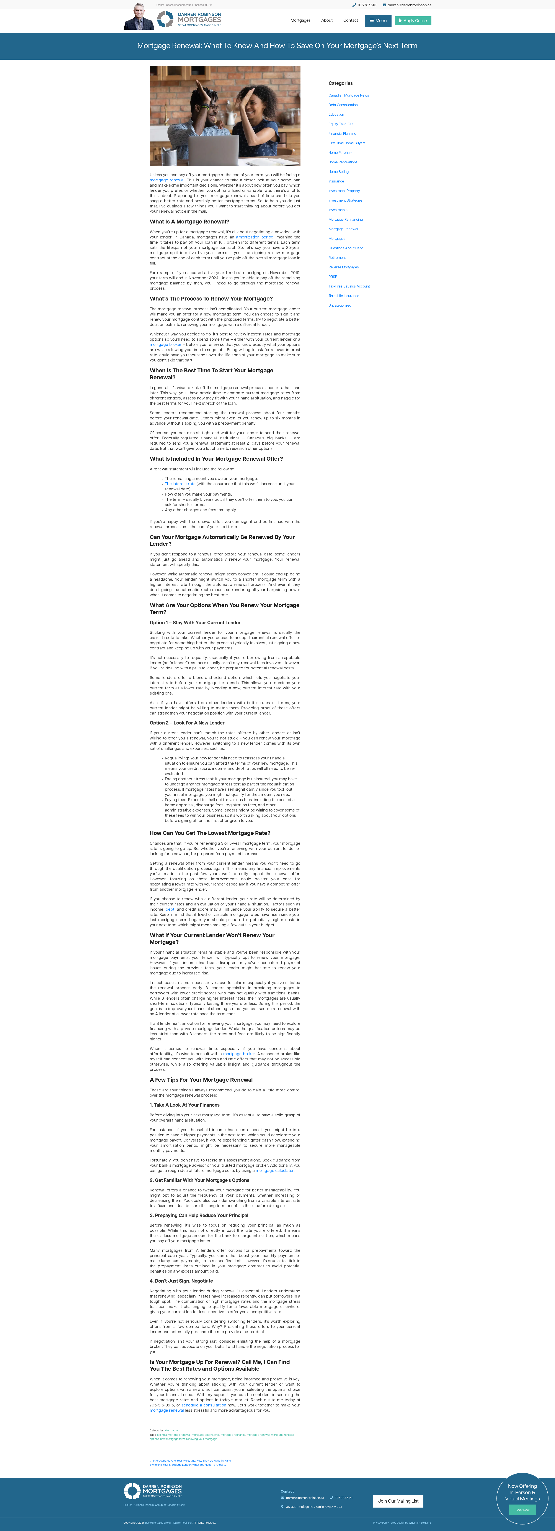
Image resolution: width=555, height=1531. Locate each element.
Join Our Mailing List (398, 1501)
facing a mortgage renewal (174, 1435)
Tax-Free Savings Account (349, 286)
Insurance (336, 181)
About (329, 20)
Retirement (337, 258)
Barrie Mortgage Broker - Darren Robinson (169, 1523)
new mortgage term (172, 1439)
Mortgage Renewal (343, 229)
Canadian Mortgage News (349, 95)
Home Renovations (343, 162)
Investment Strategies (345, 200)
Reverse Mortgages (344, 267)
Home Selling (339, 172)
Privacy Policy (381, 1523)
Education (336, 115)
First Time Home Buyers (347, 143)
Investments (338, 210)
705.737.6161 (367, 5)
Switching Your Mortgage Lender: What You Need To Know (188, 1465)
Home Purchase (341, 153)
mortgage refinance (233, 1435)
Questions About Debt (346, 248)
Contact (353, 20)
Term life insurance (344, 296)
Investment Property (344, 191)
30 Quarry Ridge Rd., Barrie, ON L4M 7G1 (314, 1507)
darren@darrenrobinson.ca (409, 5)
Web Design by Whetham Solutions (411, 1523)
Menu (380, 21)
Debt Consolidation (343, 105)
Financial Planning (342, 134)
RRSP (333, 277)
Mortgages (303, 20)
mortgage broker (166, 345)
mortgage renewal (167, 180)
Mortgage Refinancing (346, 220)
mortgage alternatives (205, 1435)
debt (170, 910)
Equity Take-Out (341, 124)
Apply (415, 21)
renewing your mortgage (201, 1439)
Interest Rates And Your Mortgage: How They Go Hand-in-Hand (190, 1460)
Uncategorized (340, 305)
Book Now (522, 1510)
